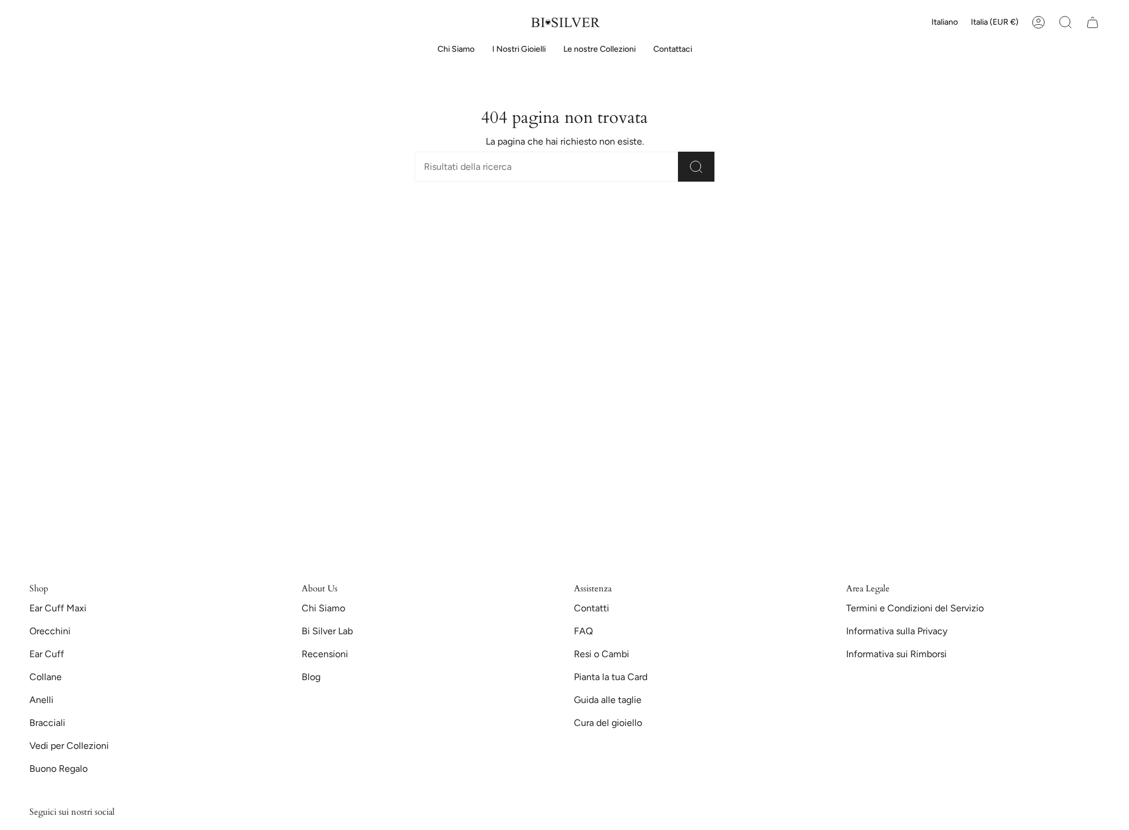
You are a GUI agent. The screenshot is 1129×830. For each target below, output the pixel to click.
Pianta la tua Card (610, 676)
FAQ (583, 631)
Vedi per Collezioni (69, 745)
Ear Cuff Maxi (57, 608)
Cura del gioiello (608, 722)
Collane (45, 676)
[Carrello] (1092, 22)
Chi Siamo (323, 608)
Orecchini (50, 631)
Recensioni (325, 654)
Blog (311, 676)
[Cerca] (696, 167)
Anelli (41, 699)
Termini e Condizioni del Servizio (915, 608)
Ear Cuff (46, 654)
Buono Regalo (58, 768)
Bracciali (47, 722)
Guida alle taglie (608, 699)
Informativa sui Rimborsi (896, 654)
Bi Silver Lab (327, 631)
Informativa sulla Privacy (896, 631)
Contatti (591, 608)
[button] (519, 49)
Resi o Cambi (601, 654)
